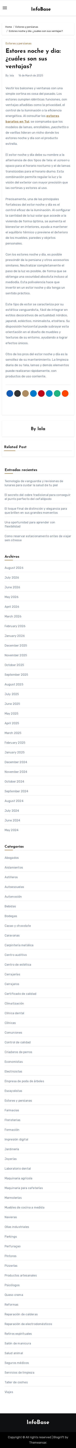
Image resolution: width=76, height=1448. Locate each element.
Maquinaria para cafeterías (24, 1188)
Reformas (11, 1304)
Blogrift (58, 1437)
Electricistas (13, 1071)
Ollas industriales (17, 1227)
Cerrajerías (12, 974)
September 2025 (16, 674)
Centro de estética (18, 964)
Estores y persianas (19, 43)
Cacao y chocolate (18, 926)
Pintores (11, 1256)
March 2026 (13, 616)
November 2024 (16, 772)
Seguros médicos (17, 1363)
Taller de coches (16, 1382)
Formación (12, 1129)
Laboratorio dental (18, 1168)
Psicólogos (12, 1285)
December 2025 (16, 645)
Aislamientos (14, 867)
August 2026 (14, 568)
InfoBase (41, 9)
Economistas (14, 1062)
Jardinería (12, 1149)
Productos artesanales (21, 1275)
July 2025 (12, 694)
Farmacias (12, 1110)
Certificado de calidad (20, 994)
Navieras (11, 1217)
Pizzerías (11, 1265)
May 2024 (12, 830)
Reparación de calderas (21, 1314)
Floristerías (12, 1120)
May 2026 (12, 597)
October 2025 (14, 665)
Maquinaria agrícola (18, 1178)
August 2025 (14, 684)
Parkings (11, 1236)
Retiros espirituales (18, 1333)
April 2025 (12, 723)
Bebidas (10, 906)
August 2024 (14, 801)
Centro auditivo (16, 955)
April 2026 (12, 606)
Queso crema (14, 1295)
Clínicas (10, 1023)
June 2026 (12, 587)
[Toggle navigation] (5, 8)
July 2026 (12, 577)
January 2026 (15, 636)
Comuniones (13, 1032)
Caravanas (12, 935)
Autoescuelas (14, 887)
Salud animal (14, 1353)
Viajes (9, 1392)
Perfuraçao (13, 1246)
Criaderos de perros (18, 1052)
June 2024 (12, 820)
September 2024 (16, 791)
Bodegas (11, 916)
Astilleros (11, 877)
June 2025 (12, 704)
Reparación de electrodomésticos (28, 1324)
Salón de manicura (18, 1343)
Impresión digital (16, 1139)
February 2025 (15, 742)
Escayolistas (13, 1091)
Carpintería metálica (19, 945)
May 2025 (11, 713)
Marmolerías (13, 1197)
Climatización (14, 1003)
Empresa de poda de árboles (24, 1081)
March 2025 (13, 733)
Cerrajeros (12, 984)
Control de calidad (18, 1042)
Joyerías (11, 1159)
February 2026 (15, 626)
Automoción (13, 896)
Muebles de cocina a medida (24, 1207)
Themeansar (37, 1442)
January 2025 (15, 752)
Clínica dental (14, 1013)
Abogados (12, 858)
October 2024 (14, 781)
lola (12, 75)
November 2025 (16, 655)
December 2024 (16, 762)
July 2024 (12, 810)
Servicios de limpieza (19, 1372)
